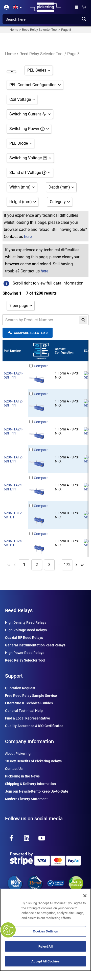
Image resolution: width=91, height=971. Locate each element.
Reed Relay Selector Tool (41, 53)
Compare (41, 366)
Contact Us (13, 769)
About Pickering (18, 753)
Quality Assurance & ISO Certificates (34, 726)
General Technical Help (24, 711)
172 (67, 564)
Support (14, 676)
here (28, 236)
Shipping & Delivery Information (30, 784)
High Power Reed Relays (24, 653)
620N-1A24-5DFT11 (13, 375)
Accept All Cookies (45, 961)
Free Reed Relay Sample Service (31, 696)
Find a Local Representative (27, 718)
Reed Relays (19, 610)
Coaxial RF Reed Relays (24, 638)
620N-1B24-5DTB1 (13, 543)
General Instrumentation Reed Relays (35, 645)
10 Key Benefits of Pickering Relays (33, 761)
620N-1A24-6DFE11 (13, 487)
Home (10, 53)
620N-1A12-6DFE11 (13, 459)
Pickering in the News (22, 776)
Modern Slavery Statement (26, 799)
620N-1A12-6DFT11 (13, 403)
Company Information (29, 741)
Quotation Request (20, 688)
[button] (77, 7)
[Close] (84, 895)
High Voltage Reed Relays (26, 630)
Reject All (45, 946)
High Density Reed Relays (25, 622)
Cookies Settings (45, 931)
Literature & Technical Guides (29, 703)
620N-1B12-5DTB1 (13, 515)
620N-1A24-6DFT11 (13, 431)
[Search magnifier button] (83, 19)
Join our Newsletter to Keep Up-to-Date (36, 791)
